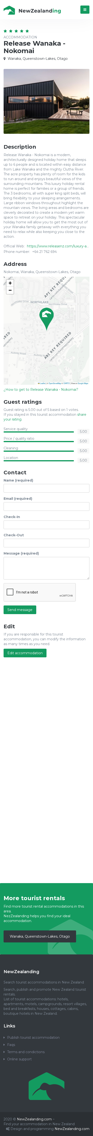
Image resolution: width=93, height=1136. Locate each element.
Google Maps (83, 383)
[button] (46, 319)
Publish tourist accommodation (33, 1037)
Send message (19, 610)
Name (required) (18, 480)
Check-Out (14, 535)
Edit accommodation (25, 653)
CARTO (66, 383)
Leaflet (42, 383)
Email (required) (18, 498)
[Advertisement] (46, 714)
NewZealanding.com (34, 1119)
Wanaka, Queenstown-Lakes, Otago (40, 936)
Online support (19, 1059)
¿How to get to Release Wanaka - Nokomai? (41, 389)
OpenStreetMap (55, 383)
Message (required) (21, 553)
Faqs (11, 1045)
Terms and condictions (26, 1052)
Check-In (12, 517)
